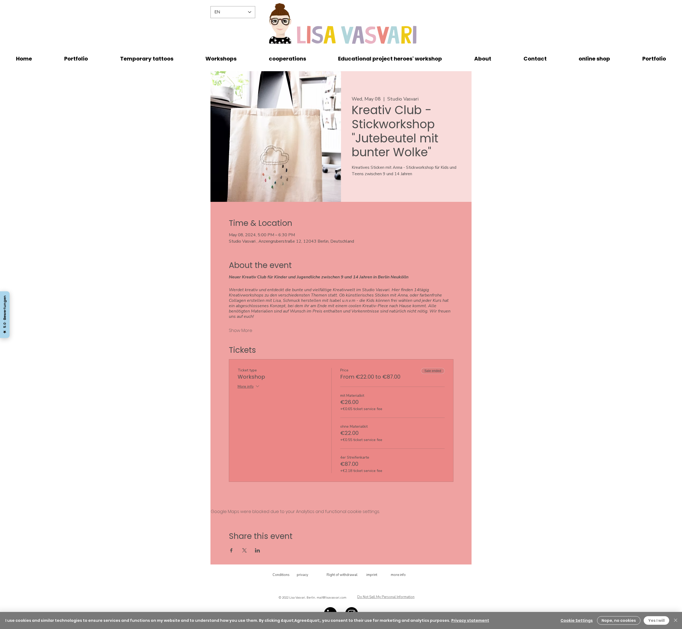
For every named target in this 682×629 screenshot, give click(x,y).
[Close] (675, 620)
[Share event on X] (244, 550)
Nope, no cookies (619, 620)
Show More (240, 331)
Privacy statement (470, 620)
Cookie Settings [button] (577, 620)
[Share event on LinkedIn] (257, 550)
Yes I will (656, 620)
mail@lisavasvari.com (331, 597)
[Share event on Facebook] (231, 550)
